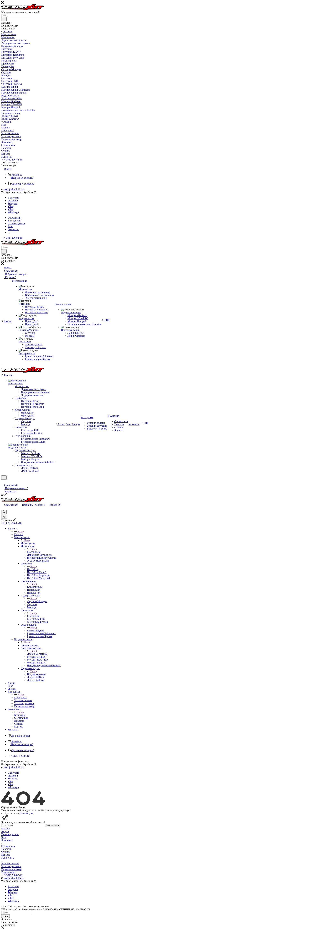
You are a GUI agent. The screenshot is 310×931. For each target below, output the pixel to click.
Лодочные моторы (37, 653)
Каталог (18, 534)
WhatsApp (13, 212)
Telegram (12, 203)
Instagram (13, 200)
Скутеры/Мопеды (37, 601)
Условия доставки (11, 866)
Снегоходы (33, 616)
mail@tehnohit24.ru (14, 189)
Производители (10, 834)
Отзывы (5, 851)
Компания (19, 715)
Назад (20, 531)
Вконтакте (13, 197)
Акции (5, 831)
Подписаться (52, 825)
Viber (10, 206)
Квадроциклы (34, 586)
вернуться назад (10, 813)
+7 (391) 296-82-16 (12, 159)
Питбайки (32, 569)
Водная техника (29, 645)
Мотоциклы (33, 552)
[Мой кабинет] (2, 481)
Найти (5, 916)
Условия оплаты (10, 863)
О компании (8, 846)
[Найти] (4, 19)
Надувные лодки (36, 674)
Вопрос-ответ (8, 872)
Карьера (5, 854)
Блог (3, 837)
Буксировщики (35, 630)
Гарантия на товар (11, 869)
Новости (6, 849)
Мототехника (28, 543)
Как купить (20, 697)
